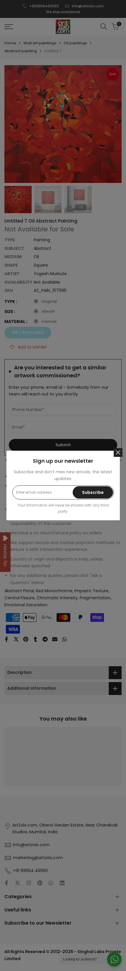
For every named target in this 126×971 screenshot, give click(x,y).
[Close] (118, 452)
